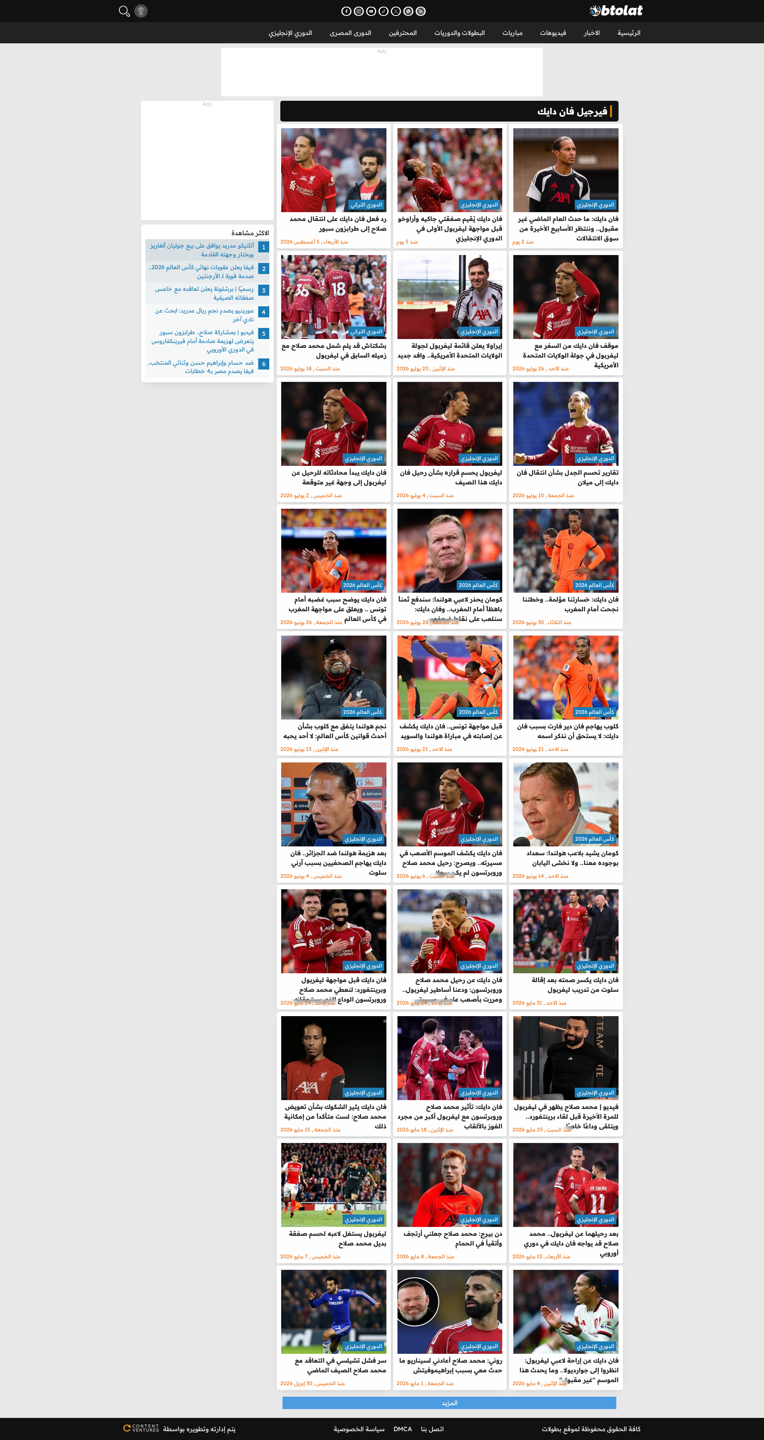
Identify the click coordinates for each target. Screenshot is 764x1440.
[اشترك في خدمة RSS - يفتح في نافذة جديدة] (421, 11)
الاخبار (592, 33)
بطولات (552, 1429)
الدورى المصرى (350, 33)
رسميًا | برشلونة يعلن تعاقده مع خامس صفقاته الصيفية (204, 293)
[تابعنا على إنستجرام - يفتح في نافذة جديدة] (359, 11)
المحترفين (403, 33)
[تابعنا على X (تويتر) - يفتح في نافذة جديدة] (396, 11)
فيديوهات (553, 33)
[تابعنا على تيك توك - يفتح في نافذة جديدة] (383, 11)
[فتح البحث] (124, 11)
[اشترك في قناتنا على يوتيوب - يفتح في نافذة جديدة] (371, 11)
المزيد (450, 1403)
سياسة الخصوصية (359, 1429)
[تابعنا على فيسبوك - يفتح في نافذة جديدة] (346, 11)
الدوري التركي (366, 204)
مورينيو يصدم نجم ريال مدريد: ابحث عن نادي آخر (204, 315)
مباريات (513, 33)
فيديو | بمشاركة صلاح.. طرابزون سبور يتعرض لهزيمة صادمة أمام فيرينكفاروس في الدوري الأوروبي (203, 340)
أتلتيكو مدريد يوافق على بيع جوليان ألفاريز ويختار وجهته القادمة (202, 250)
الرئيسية (629, 33)
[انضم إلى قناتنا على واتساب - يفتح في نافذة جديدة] (408, 11)
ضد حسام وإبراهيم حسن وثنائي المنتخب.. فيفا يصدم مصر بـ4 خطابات (201, 367)
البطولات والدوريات (460, 33)
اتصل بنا (432, 1429)
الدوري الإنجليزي (290, 33)
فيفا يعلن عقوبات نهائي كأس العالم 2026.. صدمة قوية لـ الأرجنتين (201, 271)
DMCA (402, 1429)
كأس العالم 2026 (594, 585)
